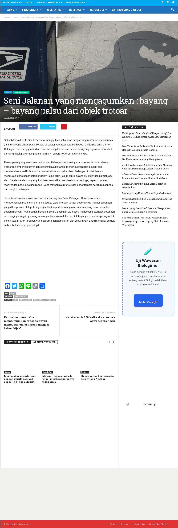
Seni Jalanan (25, 300)
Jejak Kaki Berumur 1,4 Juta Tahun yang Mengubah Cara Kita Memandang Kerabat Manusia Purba (147, 167)
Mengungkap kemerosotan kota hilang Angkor (97, 377)
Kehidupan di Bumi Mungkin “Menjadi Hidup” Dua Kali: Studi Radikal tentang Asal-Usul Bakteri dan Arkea (146, 137)
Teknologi (97, 10)
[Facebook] (162, 2)
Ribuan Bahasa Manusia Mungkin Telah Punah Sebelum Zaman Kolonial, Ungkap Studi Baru (145, 176)
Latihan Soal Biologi (75, 2)
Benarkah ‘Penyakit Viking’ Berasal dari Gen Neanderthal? (144, 185)
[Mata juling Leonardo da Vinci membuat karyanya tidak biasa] (59, 360)
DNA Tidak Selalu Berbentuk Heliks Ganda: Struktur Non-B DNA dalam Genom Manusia (147, 148)
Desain (8, 92)
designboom (20, 297)
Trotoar (50, 300)
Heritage (75, 10)
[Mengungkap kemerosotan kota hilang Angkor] (97, 360)
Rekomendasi (21, 92)
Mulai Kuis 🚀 (148, 302)
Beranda (41, 2)
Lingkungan (30, 10)
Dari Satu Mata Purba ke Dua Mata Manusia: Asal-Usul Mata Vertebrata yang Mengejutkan (147, 157)
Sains (10, 10)
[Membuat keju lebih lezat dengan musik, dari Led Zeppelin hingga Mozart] (21, 360)
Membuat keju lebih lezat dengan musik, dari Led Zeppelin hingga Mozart (20, 378)
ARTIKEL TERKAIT (17, 342)
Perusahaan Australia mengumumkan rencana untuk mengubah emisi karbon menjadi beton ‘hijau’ (26, 322)
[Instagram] (168, 2)
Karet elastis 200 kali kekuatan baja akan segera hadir (90, 319)
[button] (172, 10)
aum (13, 294)
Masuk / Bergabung (12, 2)
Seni (15, 300)
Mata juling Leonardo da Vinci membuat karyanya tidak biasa (58, 378)
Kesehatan (53, 10)
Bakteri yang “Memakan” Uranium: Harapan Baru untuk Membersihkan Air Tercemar (146, 210)
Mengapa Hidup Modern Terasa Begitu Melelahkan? (147, 193)
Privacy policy (55, 2)
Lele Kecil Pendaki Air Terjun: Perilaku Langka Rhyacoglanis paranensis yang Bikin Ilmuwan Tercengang (145, 221)
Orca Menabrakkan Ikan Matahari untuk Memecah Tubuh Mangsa (147, 200)
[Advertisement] (59, 256)
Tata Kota (38, 300)
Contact (29, 2)
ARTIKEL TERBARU (44, 342)
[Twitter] (173, 2)
